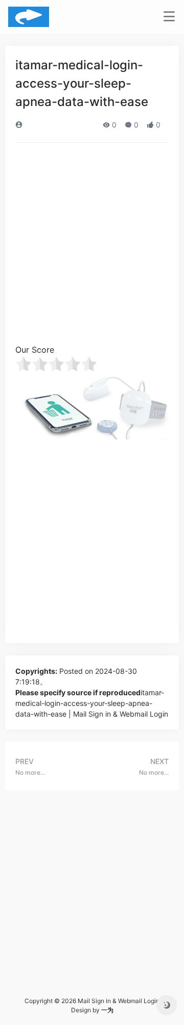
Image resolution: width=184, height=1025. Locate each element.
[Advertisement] (92, 246)
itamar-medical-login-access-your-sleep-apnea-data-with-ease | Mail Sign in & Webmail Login (91, 703)
